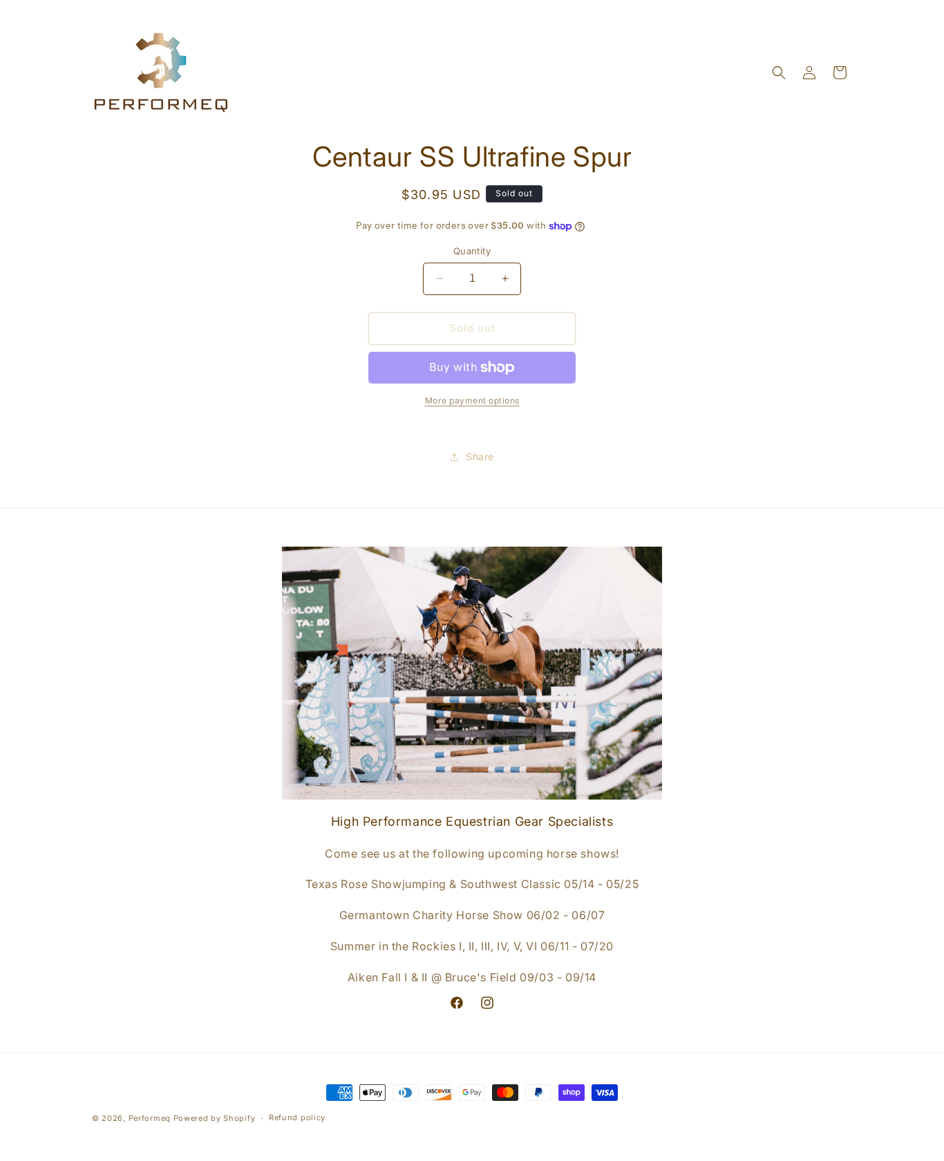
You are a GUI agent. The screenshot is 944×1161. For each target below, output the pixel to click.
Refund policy (297, 1117)
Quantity (472, 250)
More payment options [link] (472, 400)
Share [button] (480, 456)
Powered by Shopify (214, 1118)
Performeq (150, 1118)
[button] (779, 72)
